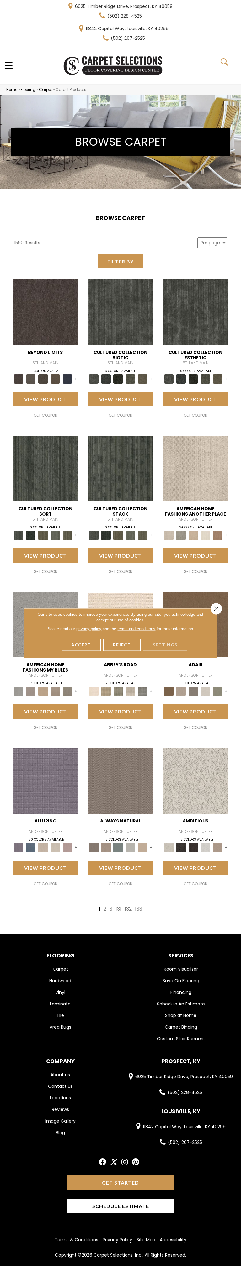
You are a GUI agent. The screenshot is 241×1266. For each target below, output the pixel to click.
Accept (81, 644)
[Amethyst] (45, 781)
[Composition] (130, 378)
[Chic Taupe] (130, 691)
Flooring (28, 89)
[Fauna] (55, 378)
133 (138, 909)
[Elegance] (205, 691)
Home (11, 89)
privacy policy (88, 628)
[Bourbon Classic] (169, 691)
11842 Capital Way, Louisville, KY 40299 (127, 28)
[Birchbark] (55, 847)
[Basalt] (43, 847)
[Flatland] (67, 378)
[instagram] (124, 1162)
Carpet (45, 89)
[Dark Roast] (193, 847)
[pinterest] (135, 1162)
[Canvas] (195, 781)
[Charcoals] (181, 847)
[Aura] (93, 691)
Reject (122, 644)
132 (128, 909)
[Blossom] (67, 847)
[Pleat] (55, 535)
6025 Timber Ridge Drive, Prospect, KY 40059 (124, 6)
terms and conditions (136, 628)
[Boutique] (142, 847)
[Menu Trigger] (8, 65)
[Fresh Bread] (217, 847)
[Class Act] (193, 691)
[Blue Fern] (118, 847)
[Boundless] (118, 691)
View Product (45, 399)
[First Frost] (205, 847)
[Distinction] (142, 378)
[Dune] (55, 691)
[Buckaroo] (217, 535)
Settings (165, 644)
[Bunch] (31, 535)
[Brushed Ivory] (205, 535)
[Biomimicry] (120, 312)
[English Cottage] (217, 691)
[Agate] (195, 468)
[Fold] (43, 535)
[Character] (106, 378)
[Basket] (106, 847)
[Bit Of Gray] (31, 691)
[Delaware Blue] (142, 691)
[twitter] (113, 1162)
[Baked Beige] (193, 535)
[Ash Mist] (18, 691)
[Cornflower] (43, 691)
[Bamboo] (106, 691)
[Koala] (67, 691)
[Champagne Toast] (181, 691)
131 (118, 909)
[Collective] (118, 378)
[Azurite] (31, 847)
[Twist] (67, 535)
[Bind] (45, 468)
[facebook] (102, 1162)
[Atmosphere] (181, 535)
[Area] (45, 312)
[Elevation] (43, 378)
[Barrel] (120, 781)
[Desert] (31, 378)
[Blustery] (130, 847)
